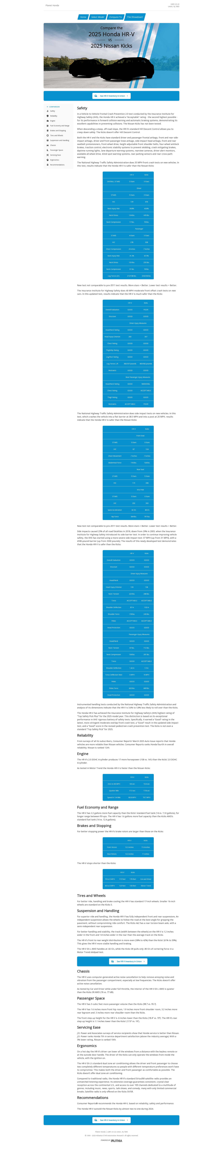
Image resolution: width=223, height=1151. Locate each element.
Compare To (115, 17)
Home (83, 17)
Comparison (54, 107)
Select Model (98, 17)
